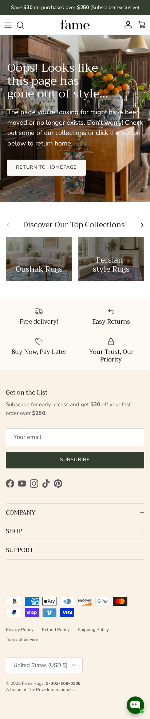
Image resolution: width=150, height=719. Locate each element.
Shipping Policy (93, 629)
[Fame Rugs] (75, 25)
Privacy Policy (19, 629)
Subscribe (75, 459)
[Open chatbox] (135, 705)
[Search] (24, 25)
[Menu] (8, 25)
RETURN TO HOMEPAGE (46, 167)
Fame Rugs (33, 683)
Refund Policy (56, 629)
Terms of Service (22, 639)
